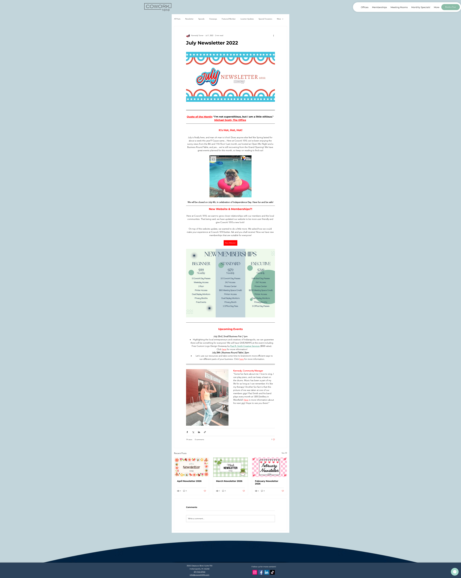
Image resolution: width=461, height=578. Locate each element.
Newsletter (189, 19)
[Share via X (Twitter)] (193, 432)
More (279, 19)
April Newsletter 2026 (189, 481)
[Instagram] (254, 572)
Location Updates (247, 19)
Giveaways (213, 19)
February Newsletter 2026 (266, 482)
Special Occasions (265, 19)
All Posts (177, 19)
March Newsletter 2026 (229, 481)
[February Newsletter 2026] (269, 467)
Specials (201, 19)
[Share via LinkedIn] (199, 432)
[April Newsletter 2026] (191, 467)
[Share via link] (205, 432)
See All (284, 453)
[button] (436, 7)
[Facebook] (260, 572)
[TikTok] (272, 572)
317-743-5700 (199, 572)
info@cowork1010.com (199, 575)
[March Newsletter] (230, 467)
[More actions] (273, 35)
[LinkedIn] (266, 572)
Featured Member (229, 19)
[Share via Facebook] (187, 432)
